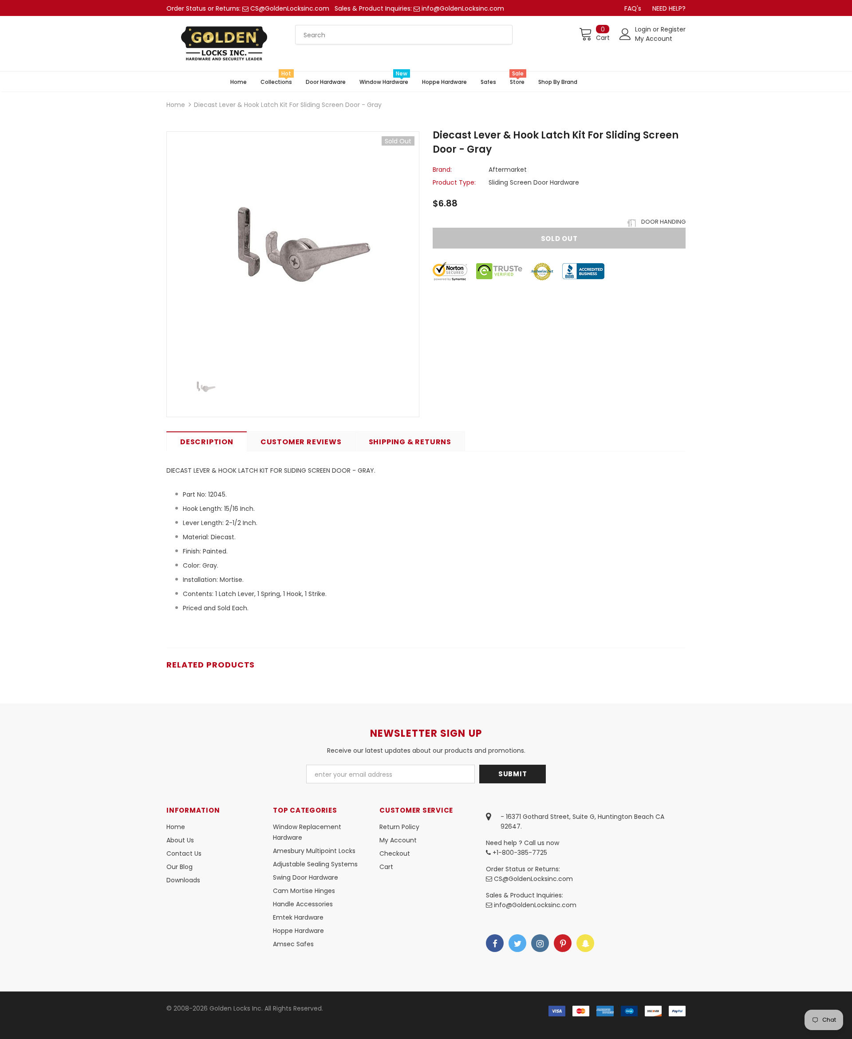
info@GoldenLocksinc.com (463, 8)
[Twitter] (517, 943)
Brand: (442, 169)
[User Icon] (625, 34)
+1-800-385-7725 (519, 852)
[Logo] (224, 43)
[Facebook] (495, 943)
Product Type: (454, 182)
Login (644, 29)
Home (175, 104)
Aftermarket (508, 169)
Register (673, 29)
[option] (292, 247)
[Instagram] (540, 943)
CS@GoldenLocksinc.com (289, 8)
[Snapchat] (585, 943)
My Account (653, 38)
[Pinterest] (563, 943)
